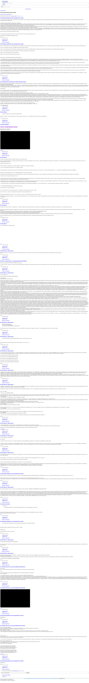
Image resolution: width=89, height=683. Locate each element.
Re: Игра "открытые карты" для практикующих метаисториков (13, 260)
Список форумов (3, 10)
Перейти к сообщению (5, 110)
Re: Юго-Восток (3, 111)
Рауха (1, 608)
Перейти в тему (4, 40)
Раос (1, 244)
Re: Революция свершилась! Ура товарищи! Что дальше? (12, 17)
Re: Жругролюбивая (4, 124)
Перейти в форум (5, 39)
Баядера (1, 150)
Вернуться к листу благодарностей (5, 14)
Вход (4, 4)
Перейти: (2, 672)
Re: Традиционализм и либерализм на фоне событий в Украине (13, 81)
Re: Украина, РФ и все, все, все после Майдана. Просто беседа (12, 566)
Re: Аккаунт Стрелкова (5, 503)
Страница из (15, 670)
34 (23, 670)
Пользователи (5, 1)
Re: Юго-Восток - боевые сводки (6, 250)
